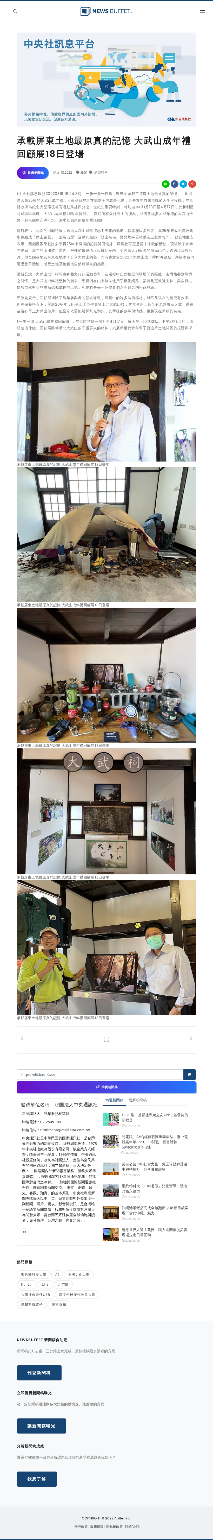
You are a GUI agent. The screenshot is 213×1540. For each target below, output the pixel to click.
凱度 (45, 1284)
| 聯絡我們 (131, 1526)
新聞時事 (101, 172)
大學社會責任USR (35, 1294)
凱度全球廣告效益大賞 (77, 1294)
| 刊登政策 (81, 1526)
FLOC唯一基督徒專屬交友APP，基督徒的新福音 (155, 1117)
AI (57, 1274)
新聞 (84, 172)
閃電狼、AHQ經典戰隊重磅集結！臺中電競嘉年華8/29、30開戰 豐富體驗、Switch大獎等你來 (155, 1142)
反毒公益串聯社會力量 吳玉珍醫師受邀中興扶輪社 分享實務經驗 (154, 1167)
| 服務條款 (96, 1526)
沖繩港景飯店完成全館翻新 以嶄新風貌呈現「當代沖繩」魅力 (155, 1210)
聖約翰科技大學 (33, 1274)
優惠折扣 (59, 1304)
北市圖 (63, 1284)
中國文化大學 (79, 1274)
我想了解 (37, 1479)
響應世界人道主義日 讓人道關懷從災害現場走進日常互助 (154, 1232)
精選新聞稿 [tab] (114, 1099)
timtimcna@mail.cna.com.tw (65, 1129)
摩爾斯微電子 (32, 1304)
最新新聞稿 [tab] (138, 1099)
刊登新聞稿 (39, 1373)
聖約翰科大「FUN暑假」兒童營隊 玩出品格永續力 (154, 1188)
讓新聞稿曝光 (42, 1426)
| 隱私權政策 (114, 1526)
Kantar (27, 1284)
